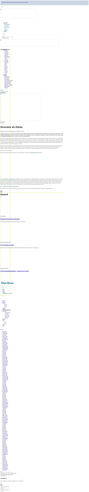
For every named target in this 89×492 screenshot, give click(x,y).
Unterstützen (7, 27)
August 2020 (4, 380)
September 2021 (5, 364)
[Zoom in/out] (8, 486)
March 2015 (4, 460)
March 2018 (4, 414)
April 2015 (4, 459)
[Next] (3, 487)
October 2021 (4, 363)
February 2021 (4, 373)
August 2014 (4, 469)
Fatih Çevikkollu (34, 152)
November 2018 (5, 403)
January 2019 (4, 401)
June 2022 (4, 352)
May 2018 (4, 411)
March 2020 (4, 386)
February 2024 (4, 336)
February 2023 (4, 343)
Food (5, 323)
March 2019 (4, 398)
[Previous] (1, 487)
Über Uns (5, 22)
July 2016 (4, 440)
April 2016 (4, 444)
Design (3, 303)
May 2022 (4, 353)
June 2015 (4, 456)
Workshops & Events (5, 49)
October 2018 (4, 405)
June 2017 (4, 426)
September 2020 (5, 378)
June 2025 (4, 331)
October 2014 (4, 467)
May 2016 (4, 443)
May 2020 (4, 384)
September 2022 (5, 348)
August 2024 (4, 334)
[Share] (1, 484)
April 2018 (4, 413)
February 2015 (4, 461)
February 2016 (4, 447)
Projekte (3, 308)
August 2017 (4, 423)
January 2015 (4, 463)
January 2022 (4, 359)
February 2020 (4, 388)
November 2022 (5, 347)
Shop (3, 325)
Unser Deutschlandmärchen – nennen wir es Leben (14, 271)
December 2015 (5, 449)
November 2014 (5, 465)
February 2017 (4, 431)
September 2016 (5, 438)
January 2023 (4, 344)
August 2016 (4, 439)
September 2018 (5, 406)
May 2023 (4, 340)
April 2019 (4, 397)
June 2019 (4, 394)
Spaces (6, 305)
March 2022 (4, 356)
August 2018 (4, 407)
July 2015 (4, 455)
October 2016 (4, 436)
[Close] (1, 486)
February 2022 (4, 357)
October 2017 (4, 420)
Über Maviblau (7, 24)
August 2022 (4, 349)
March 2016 (4, 446)
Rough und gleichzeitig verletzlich (10, 219)
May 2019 (4, 396)
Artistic (3, 300)
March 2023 (4, 342)
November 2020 (5, 377)
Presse (6, 28)
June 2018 (4, 410)
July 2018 (4, 409)
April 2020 (4, 385)
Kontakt (6, 317)
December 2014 (5, 464)
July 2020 (4, 381)
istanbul (1, 474)
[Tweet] (0, 484)
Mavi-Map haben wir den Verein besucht (11, 186)
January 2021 (4, 374)
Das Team (7, 313)
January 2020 (4, 389)
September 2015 (5, 453)
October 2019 (4, 392)
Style (3, 320)
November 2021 (5, 361)
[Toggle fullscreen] (5, 486)
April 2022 (4, 355)
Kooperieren (7, 316)
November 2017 (5, 419)
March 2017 (4, 430)
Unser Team (7, 25)
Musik (6, 474)
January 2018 (4, 417)
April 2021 (4, 370)
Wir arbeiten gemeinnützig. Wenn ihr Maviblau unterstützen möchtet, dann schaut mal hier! (15, 2)
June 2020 (4, 382)
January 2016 (4, 448)
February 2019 (4, 399)
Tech (5, 307)
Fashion (3, 319)
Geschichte (11, 474)
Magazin (3, 301)
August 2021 (4, 365)
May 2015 (4, 457)
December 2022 (5, 345)
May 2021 (4, 369)
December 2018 (5, 402)
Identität (9, 474)
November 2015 (5, 451)
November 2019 (5, 390)
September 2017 (5, 422)
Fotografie (4, 474)
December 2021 (5, 360)
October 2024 (4, 332)
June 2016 (4, 442)
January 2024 (4, 338)
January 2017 (4, 432)
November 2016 (5, 435)
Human (6, 304)
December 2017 (5, 418)
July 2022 (4, 351)
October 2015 (4, 452)
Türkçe (5, 31)
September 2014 (5, 468)
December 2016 (5, 434)
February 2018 (4, 415)
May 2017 (4, 427)
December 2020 (5, 376)
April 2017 (4, 428)
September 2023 (5, 339)
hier (11, 150)
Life (5, 321)
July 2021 (4, 367)
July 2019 (4, 393)
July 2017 (4, 424)
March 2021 (4, 372)
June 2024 (4, 335)
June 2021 (4, 368)
